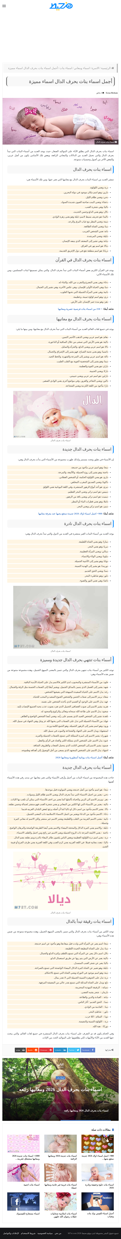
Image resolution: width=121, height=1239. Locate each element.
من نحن (58, 1233)
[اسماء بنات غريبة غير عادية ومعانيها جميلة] (60, 1173)
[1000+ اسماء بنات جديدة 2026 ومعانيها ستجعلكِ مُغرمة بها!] (23, 1144)
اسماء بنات (66, 68)
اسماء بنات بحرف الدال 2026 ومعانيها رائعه (60, 1089)
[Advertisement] (60, 38)
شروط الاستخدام (28, 1233)
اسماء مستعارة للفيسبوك (28, 1213)
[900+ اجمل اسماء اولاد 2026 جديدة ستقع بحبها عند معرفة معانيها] (97, 1144)
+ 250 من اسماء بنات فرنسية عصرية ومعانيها (80, 309)
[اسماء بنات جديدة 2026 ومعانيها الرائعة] (60, 1144)
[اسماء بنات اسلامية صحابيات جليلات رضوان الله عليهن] (60, 1201)
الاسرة (95, 68)
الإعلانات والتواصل (11, 1233)
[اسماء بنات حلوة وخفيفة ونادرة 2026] (97, 1173)
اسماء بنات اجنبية (32, 1185)
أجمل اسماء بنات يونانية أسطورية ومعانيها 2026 (78, 757)
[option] (60, 1089)
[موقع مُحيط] (60, 6)
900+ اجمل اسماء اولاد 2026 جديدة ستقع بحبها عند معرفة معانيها (70, 513)
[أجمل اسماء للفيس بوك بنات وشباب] (97, 1201)
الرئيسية (106, 68)
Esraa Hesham (112, 93)
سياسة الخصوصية (45, 1233)
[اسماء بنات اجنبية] (23, 1173)
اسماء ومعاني (82, 68)
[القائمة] (4, 6)
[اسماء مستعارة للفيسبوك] (23, 1201)
